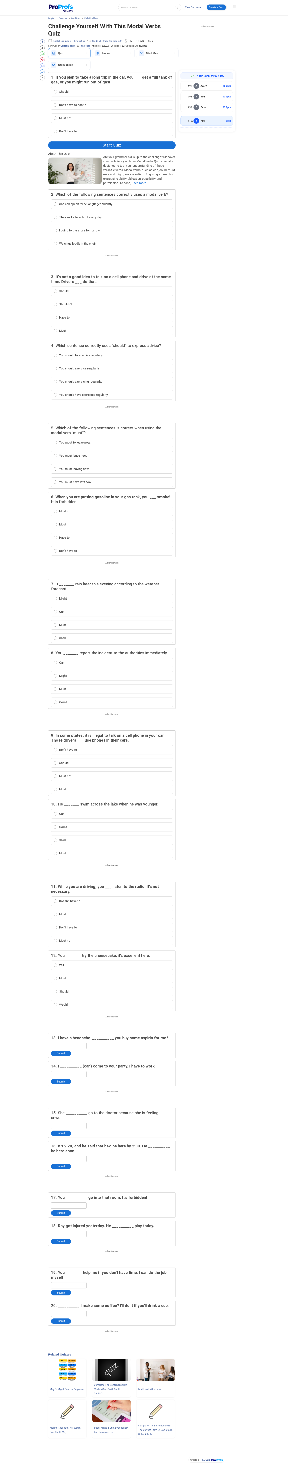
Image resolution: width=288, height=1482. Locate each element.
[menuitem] (193, 8)
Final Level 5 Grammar (150, 1389)
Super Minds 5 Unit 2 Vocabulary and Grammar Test (111, 1429)
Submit (61, 1053)
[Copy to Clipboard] (43, 72)
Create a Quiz (216, 7)
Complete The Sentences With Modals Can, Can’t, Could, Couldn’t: (110, 1389)
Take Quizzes (192, 7)
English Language (62, 41)
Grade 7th (117, 41)
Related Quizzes (59, 1354)
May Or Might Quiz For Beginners (67, 1389)
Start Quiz (112, 145)
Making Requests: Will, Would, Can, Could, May (65, 1429)
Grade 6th (107, 41)
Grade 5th (97, 41)
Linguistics (79, 41)
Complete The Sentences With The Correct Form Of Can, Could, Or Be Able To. (155, 1430)
